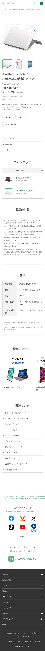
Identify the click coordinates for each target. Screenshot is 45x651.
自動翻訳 (37, 641)
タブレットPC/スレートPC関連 (25, 496)
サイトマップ (25, 633)
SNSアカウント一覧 (13, 633)
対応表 (8, 117)
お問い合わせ (29, 641)
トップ (4, 496)
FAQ (20, 117)
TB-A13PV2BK (23, 178)
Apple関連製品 (20, 499)
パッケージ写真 (11, 124)
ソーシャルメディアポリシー (14, 641)
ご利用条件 (35, 633)
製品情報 (11, 496)
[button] (22, 585)
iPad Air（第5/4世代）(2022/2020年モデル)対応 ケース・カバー (22, 9)
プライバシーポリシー (23, 636)
